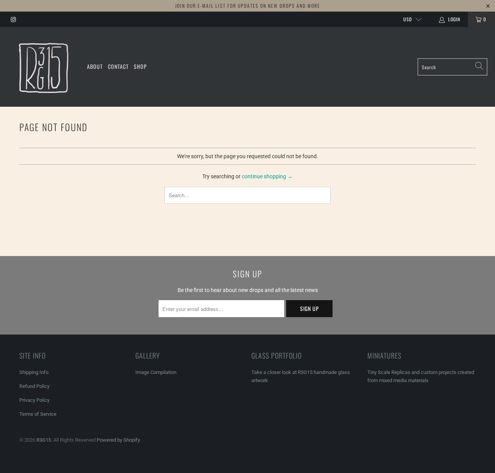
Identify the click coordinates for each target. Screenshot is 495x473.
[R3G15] (43, 67)
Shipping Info (33, 372)
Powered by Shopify (118, 440)
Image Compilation (155, 372)
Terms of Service (37, 414)
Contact (118, 66)
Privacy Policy (34, 400)
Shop (140, 66)
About (95, 66)
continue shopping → (267, 176)
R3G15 (43, 440)
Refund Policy (34, 386)
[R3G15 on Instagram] (13, 19)
